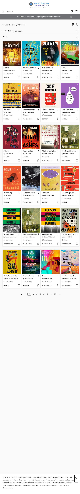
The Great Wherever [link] (69, 151)
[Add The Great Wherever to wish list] (77, 160)
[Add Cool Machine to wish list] (57, 244)
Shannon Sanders (68, 154)
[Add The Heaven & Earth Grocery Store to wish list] (77, 244)
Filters (5, 37)
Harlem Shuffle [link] (9, 234)
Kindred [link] (6, 68)
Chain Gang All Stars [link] (11, 276)
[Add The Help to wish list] (57, 202)
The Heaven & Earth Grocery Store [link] (69, 234)
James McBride (67, 237)
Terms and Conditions (39, 477)
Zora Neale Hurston (69, 112)
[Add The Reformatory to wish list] (38, 119)
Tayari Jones (28, 70)
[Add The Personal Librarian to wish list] (57, 160)
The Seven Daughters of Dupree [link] (69, 276)
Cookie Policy (7, 488)
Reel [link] (43, 276)
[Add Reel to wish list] (57, 285)
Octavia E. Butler (10, 70)
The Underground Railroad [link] (69, 193)
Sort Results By (7, 31)
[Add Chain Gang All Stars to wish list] (19, 285)
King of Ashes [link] (28, 151)
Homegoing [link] (8, 109)
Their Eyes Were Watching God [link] (69, 109)
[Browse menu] (76, 11)
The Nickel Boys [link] (48, 109)
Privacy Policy (56, 477)
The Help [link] (45, 193)
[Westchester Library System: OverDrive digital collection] (40, 4)
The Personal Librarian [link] (49, 151)
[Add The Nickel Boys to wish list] (57, 119)
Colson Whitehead (49, 112)
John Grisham (29, 278)
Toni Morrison (9, 154)
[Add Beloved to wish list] (19, 160)
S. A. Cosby (28, 154)
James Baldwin (29, 195)
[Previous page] (22, 294)
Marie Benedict (48, 154)
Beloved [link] (6, 151)
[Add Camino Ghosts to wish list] (38, 285)
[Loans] (72, 11)
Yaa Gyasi (8, 112)
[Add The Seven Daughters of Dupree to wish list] (77, 285)
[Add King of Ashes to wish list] (38, 160)
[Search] (3, 11)
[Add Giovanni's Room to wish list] (38, 202)
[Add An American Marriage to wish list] (38, 77)
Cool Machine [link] (47, 234)
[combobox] (36, 11)
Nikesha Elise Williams (69, 278)
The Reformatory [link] (29, 109)
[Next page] (60, 294)
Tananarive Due (29, 112)
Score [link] (64, 68)
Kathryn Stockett (49, 195)
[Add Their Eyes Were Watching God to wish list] (77, 119)
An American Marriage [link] (30, 68)
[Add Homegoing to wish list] (19, 119)
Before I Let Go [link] (47, 68)
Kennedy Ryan (48, 70)
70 (55, 294)
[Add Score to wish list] (77, 77)
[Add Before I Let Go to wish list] (57, 77)
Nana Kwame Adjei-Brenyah (12, 278)
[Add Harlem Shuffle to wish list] (19, 244)
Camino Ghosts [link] (28, 276)
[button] (73, 25)
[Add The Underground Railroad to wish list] (77, 202)
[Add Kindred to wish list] (19, 77)
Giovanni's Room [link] (29, 193)
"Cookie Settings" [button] (59, 483)
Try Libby (20, 17)
